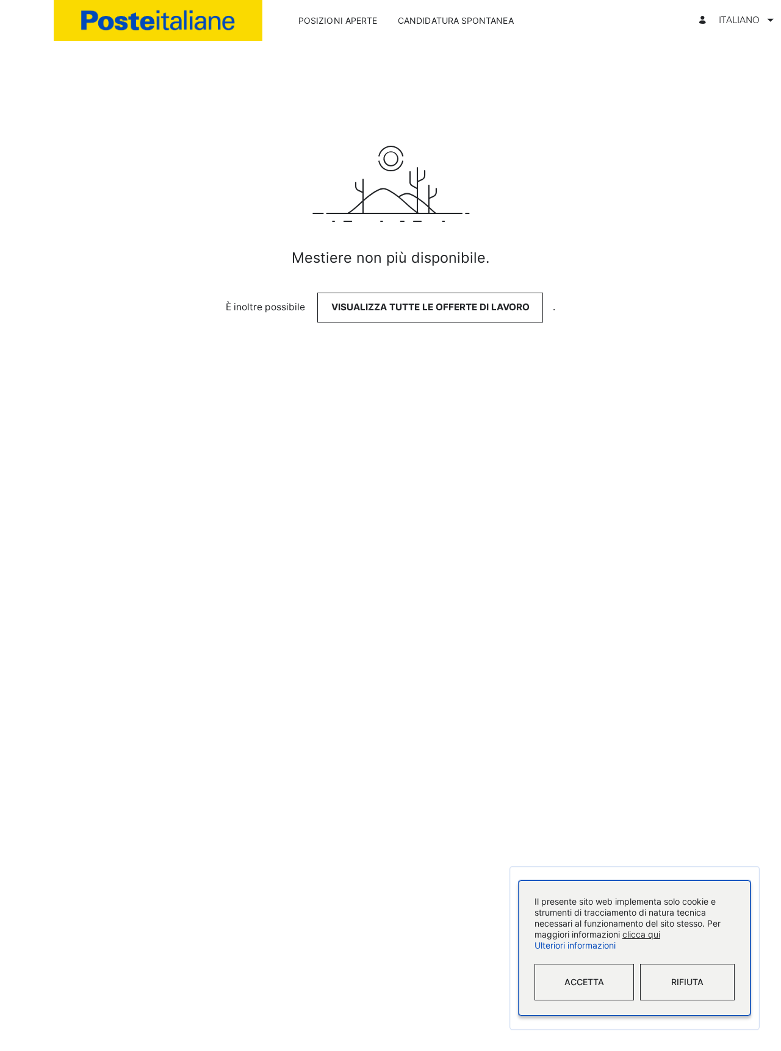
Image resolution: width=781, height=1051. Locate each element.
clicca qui (641, 935)
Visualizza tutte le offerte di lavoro (430, 307)
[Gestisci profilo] (704, 20)
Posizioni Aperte (337, 20)
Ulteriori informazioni (575, 946)
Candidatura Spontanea (455, 20)
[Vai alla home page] (158, 20)
